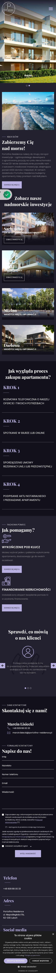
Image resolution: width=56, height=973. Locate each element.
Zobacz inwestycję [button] (14, 239)
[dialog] (28, 952)
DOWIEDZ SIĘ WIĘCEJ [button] (12, 185)
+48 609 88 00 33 (21, 728)
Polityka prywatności (32, 955)
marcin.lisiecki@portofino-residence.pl (32, 732)
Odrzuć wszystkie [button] (40, 961)
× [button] (53, 934)
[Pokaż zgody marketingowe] (30, 846)
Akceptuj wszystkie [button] (15, 961)
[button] (25, 688)
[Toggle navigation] (51, 8)
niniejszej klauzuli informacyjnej (14, 837)
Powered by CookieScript (28, 971)
